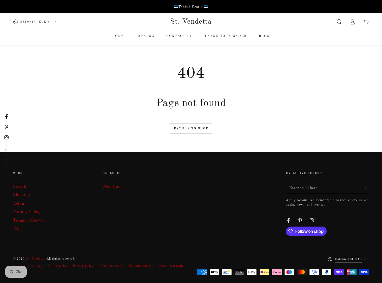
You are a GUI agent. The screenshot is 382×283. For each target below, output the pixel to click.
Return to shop (191, 128)
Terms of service (111, 266)
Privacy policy (83, 266)
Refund (20, 204)
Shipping (21, 195)
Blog (17, 229)
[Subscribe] (366, 188)
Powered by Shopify (27, 266)
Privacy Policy (26, 212)
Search (20, 187)
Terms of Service (29, 220)
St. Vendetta (36, 258)
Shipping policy (140, 266)
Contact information (171, 266)
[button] (339, 22)
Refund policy (57, 266)
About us (111, 187)
